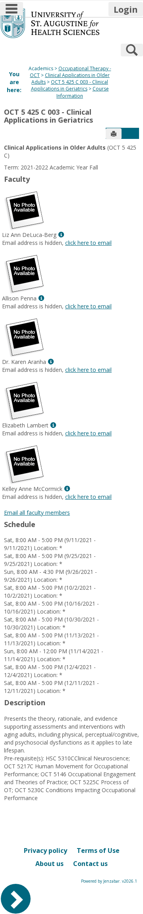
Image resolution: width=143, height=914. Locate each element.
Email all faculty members (37, 512)
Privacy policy (45, 850)
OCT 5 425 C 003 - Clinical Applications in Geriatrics (69, 85)
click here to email (88, 242)
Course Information (82, 92)
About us (49, 863)
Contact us (90, 863)
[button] (131, 133)
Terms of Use (98, 850)
